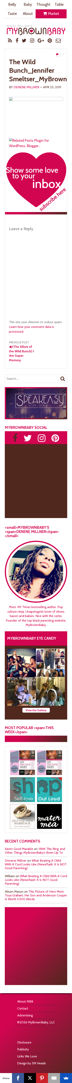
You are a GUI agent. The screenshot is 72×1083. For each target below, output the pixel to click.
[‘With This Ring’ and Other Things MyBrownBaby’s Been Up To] (50, 663)
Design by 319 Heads (31, 1063)
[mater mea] (49, 816)
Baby (28, 4)
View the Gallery (36, 710)
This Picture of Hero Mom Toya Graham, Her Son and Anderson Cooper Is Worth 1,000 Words (36, 895)
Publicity (23, 1049)
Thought (43, 4)
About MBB (25, 1001)
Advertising (25, 1015)
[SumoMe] (66, 1078)
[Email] (54, 1078)
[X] (30, 1078)
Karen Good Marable (19, 849)
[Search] (62, 379)
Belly (12, 4)
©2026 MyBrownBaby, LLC (36, 1022)
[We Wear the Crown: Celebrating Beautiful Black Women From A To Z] (21, 663)
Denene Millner (26, 87)
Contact (22, 1008)
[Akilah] (22, 789)
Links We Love (27, 1056)
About (28, 13)
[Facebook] (18, 1078)
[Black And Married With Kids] (22, 816)
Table (59, 4)
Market (53, 13)
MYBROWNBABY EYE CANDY (31, 638)
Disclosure (24, 1042)
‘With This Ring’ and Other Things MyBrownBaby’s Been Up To (35, 850)
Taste (12, 13)
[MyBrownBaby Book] (22, 762)
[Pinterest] (42, 1078)
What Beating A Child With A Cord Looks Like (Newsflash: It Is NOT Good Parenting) (36, 864)
